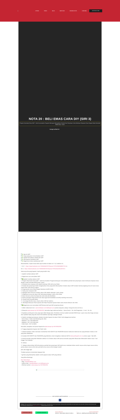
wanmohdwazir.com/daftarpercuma (45, 308)
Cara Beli (84, 10)
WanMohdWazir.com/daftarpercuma (39, 363)
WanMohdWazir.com (30, 361)
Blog (53, 10)
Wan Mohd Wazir (25, 360)
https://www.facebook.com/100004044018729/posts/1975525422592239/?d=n (44, 268)
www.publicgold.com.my (77, 336)
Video (45, 10)
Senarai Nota (73, 10)
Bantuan (62, 10)
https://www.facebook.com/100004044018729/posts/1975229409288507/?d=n (46, 266)
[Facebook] (60, 400)
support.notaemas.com (37, 405)
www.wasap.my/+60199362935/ (36, 310)
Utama (37, 10)
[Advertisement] (57, 242)
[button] (62, 129)
